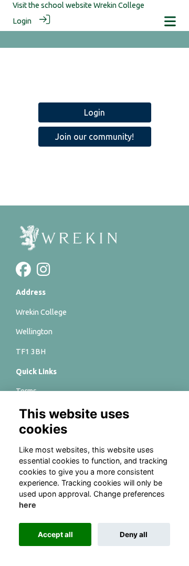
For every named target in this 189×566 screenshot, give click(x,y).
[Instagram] (43, 273)
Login (22, 21)
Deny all (134, 534)
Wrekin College (118, 5)
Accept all (55, 534)
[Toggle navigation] (170, 21)
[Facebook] (23, 273)
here (27, 504)
